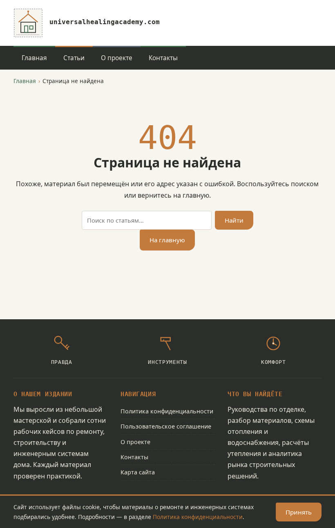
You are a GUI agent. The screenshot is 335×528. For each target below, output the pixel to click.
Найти (234, 220)
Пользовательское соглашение (166, 426)
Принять (299, 512)
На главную (167, 240)
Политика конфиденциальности (167, 411)
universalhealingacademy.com (104, 22)
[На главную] (28, 23)
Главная (34, 58)
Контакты (163, 58)
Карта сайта (138, 472)
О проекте (116, 58)
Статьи (74, 58)
